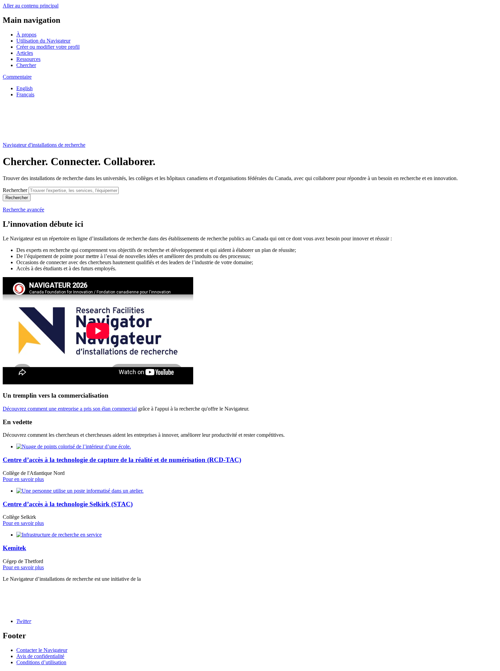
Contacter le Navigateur (41, 650)
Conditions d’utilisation (41, 662)
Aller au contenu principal (31, 6)
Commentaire (17, 77)
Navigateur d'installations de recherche (44, 145)
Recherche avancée (23, 209)
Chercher (26, 65)
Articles (24, 53)
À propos (26, 34)
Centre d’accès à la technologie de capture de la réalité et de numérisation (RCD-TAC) (122, 459)
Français (25, 94)
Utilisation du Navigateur (43, 41)
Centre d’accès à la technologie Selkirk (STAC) (68, 504)
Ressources (28, 59)
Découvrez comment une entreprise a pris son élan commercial (70, 409)
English (24, 88)
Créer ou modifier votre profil (48, 47)
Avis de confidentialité (40, 656)
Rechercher (15, 190)
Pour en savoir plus (23, 479)
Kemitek (14, 548)
